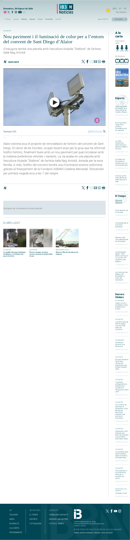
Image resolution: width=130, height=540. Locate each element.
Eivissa (40, 19)
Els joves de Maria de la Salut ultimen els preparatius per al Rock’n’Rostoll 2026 (121, 364)
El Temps (8, 19)
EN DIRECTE (14, 524)
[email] (95, 62)
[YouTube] (20, 12)
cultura (119, 357)
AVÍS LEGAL (97, 532)
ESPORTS (33, 519)
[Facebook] (12, 12)
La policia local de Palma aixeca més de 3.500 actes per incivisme (121, 325)
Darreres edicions (118, 201)
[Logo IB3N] (65, 9)
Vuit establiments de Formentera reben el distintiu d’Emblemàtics (121, 455)
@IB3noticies (95, 131)
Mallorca (24, 19)
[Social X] (8, 12)
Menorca (32, 19)
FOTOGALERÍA (35, 524)
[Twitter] (83, 62)
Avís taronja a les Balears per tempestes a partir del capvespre (121, 276)
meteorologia (62, 250)
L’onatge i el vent (121, 493)
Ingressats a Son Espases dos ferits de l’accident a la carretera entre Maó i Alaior (121, 435)
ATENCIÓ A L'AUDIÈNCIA (86, 532)
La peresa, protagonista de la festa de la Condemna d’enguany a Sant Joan (121, 387)
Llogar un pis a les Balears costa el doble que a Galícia (121, 306)
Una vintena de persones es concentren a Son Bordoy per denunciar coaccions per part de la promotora (121, 411)
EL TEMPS (34, 515)
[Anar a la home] (5, 12)
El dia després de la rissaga (121, 211)
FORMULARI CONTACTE (58, 515)
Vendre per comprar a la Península (120, 344)
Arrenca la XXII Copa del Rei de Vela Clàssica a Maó (121, 178)
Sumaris (58, 19)
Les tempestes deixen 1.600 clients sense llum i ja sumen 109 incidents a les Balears (121, 256)
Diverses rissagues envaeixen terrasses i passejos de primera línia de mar (40, 254)
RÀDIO (11, 519)
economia (119, 300)
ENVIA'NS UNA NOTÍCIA (58, 519)
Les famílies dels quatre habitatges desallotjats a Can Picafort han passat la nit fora (14, 254)
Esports (16, 19)
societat (119, 319)
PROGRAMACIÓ (15, 532)
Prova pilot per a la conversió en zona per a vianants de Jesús (121, 474)
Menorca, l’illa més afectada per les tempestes (121, 239)
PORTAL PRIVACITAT (107, 532)
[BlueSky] (24, 12)
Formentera (49, 19)
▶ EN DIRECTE (104, 19)
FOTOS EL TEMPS (56, 524)
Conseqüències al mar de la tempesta (121, 225)
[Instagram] (16, 12)
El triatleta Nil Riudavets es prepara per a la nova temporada (121, 162)
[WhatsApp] (99, 62)
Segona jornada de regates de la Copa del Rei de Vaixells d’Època (121, 109)
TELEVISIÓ (13, 515)
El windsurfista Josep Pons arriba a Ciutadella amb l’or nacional (121, 126)
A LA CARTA (14, 528)
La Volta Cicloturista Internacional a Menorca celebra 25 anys (121, 145)
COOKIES (76, 532)
